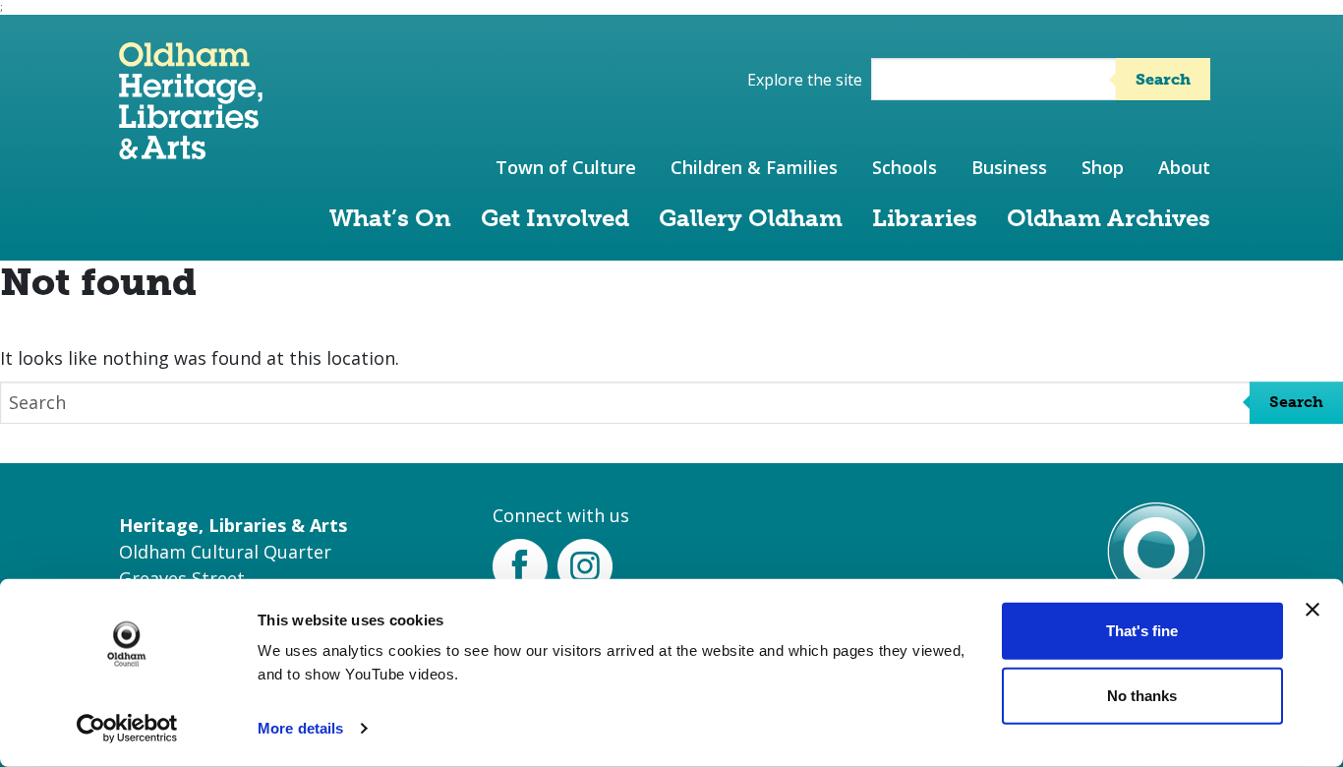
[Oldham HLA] (191, 150)
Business (1009, 167)
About (1184, 167)
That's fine (1142, 630)
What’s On (390, 218)
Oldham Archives (1108, 218)
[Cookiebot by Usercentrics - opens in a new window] (127, 728)
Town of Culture (566, 167)
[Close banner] (1312, 610)
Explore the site (804, 79)
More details (300, 728)
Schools (904, 167)
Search (1163, 79)
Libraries (924, 218)
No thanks (1142, 694)
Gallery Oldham (751, 218)
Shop (1102, 167)
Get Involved (555, 218)
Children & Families (754, 167)
